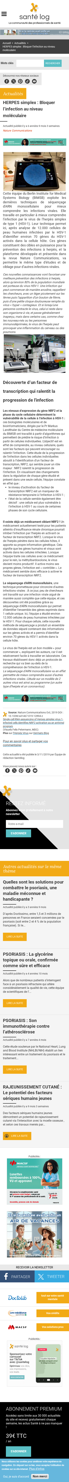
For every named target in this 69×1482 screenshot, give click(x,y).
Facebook (6, 80)
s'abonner (18, 1451)
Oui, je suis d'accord (16, 1476)
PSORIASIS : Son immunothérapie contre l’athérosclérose (26, 1026)
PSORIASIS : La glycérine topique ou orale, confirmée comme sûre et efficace (30, 960)
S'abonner (18, 833)
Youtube (35, 770)
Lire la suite (15, 936)
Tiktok (27, 80)
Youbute (34, 80)
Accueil (7, 43)
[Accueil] (34, 8)
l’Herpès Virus (21, 733)
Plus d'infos (36, 1469)
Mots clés (7, 63)
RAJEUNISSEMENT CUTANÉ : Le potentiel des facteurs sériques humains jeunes (32, 1092)
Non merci (40, 1476)
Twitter (13, 80)
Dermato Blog (41, 733)
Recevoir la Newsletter (34, 1267)
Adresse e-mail (16, 818)
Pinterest (20, 80)
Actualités (20, 43)
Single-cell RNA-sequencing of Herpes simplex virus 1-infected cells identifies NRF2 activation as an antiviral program (33, 723)
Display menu (4, 13)
